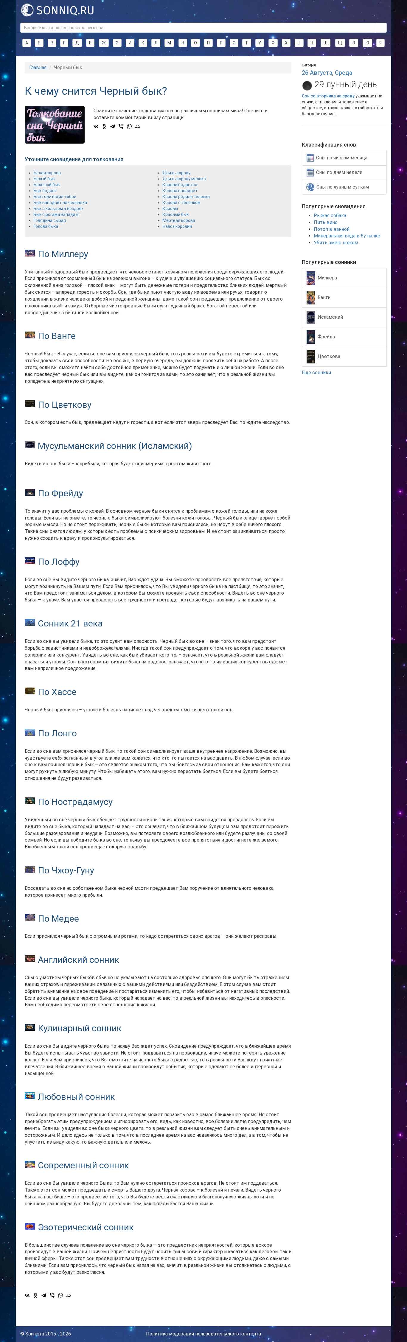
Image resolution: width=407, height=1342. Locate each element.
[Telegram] (112, 126)
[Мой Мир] (137, 126)
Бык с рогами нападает (57, 214)
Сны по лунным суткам (342, 187)
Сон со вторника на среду (328, 96)
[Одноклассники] (104, 126)
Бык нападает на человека (60, 202)
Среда (343, 72)
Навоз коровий (177, 226)
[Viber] (121, 126)
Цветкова (329, 356)
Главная (37, 67)
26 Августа (317, 72)
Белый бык (44, 178)
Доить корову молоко (184, 178)
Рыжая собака (330, 215)
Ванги (324, 297)
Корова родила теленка (186, 196)
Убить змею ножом (336, 242)
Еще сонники (317, 372)
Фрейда (326, 336)
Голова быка (46, 226)
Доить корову (176, 172)
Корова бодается (180, 184)
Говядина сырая (50, 220)
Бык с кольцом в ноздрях (58, 208)
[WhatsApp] (129, 126)
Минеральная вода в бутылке (347, 236)
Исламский (330, 317)
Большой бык (47, 184)
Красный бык (176, 214)
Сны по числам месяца (341, 158)
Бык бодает (45, 190)
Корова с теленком (182, 202)
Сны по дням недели (339, 172)
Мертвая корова (179, 220)
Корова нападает (180, 190)
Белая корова (47, 172)
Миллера (327, 277)
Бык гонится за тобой (55, 196)
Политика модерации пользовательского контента (203, 1334)
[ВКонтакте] (96, 126)
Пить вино (326, 222)
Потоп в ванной (331, 229)
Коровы (170, 208)
